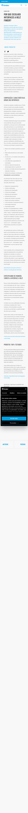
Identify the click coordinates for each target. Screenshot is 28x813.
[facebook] (4, 51)
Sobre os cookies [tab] (21, 393)
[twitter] (8, 51)
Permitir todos (14, 418)
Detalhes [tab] (12, 393)
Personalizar (13, 423)
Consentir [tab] (4, 393)
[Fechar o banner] (25, 388)
